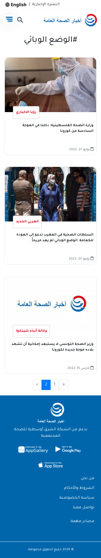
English (18, 5)
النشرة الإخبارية (45, 4)
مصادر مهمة (82, 521)
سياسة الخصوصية (76, 498)
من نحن (87, 478)
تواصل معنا (83, 508)
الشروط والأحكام (79, 488)
